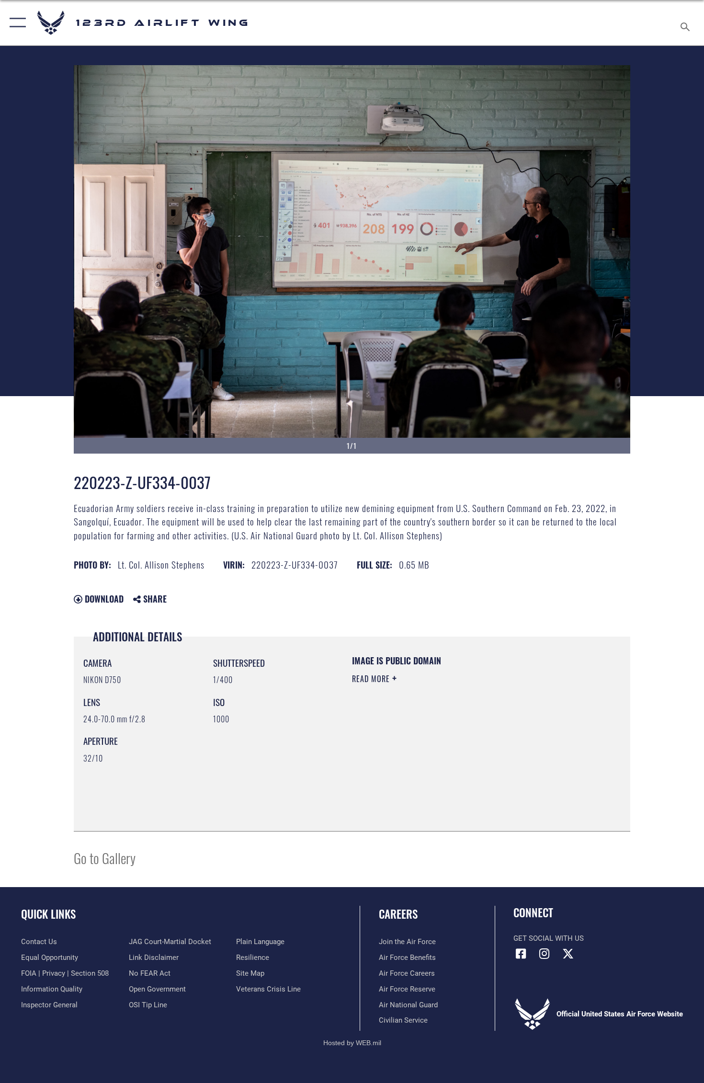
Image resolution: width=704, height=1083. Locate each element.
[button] (15, 23)
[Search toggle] (686, 22)
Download (103, 599)
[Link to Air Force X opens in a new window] (568, 953)
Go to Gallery (105, 857)
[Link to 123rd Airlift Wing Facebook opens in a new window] (520, 953)
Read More (372, 678)
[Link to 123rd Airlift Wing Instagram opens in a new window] (544, 953)
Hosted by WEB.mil (352, 1043)
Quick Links (48, 914)
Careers (398, 914)
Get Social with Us (548, 938)
